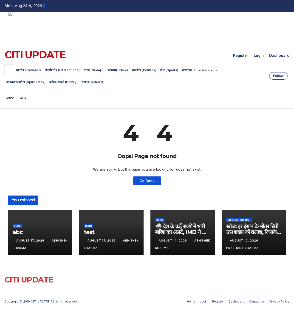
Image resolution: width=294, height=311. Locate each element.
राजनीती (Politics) (144, 70)
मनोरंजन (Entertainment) (200, 70)
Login (259, 55)
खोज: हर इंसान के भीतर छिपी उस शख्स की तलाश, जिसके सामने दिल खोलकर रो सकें (252, 232)
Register (240, 55)
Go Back (147, 181)
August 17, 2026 (30, 240)
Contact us (257, 301)
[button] (264, 76)
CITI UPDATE (35, 55)
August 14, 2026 (173, 240)
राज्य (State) (93, 70)
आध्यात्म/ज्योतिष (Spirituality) (26, 82)
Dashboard (279, 55)
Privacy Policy (279, 301)
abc (17, 232)
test (89, 232)
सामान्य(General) (93, 82)
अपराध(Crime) (118, 70)
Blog (17, 226)
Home (9, 98)
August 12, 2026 (244, 240)
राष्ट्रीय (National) (28, 70)
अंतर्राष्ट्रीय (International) (63, 70)
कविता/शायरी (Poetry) (63, 82)
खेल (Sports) (169, 70)
